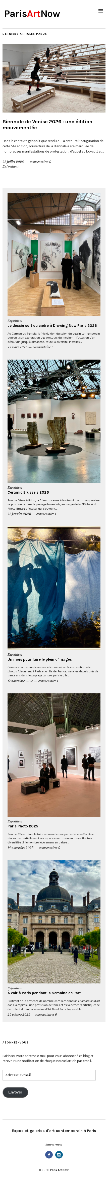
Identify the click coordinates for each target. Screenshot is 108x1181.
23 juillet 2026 (13, 162)
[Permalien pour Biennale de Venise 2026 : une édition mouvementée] (54, 78)
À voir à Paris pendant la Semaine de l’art (44, 993)
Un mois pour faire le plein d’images (40, 659)
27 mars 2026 (18, 347)
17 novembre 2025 (20, 681)
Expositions (11, 166)
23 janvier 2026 (19, 514)
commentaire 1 (43, 347)
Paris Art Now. (59, 1170)
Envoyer (15, 1092)
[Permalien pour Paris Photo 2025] (54, 755)
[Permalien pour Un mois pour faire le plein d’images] (54, 588)
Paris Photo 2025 (23, 826)
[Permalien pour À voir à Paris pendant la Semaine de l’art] (54, 921)
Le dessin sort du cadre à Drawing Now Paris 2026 (52, 325)
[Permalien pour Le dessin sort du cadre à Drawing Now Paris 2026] (54, 254)
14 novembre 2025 (20, 848)
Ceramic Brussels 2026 (28, 492)
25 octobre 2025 (19, 1014)
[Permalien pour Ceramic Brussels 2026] (54, 421)
